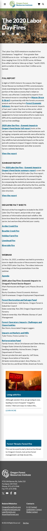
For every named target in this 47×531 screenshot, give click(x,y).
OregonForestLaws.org (11, 510)
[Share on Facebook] (3, 34)
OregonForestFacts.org (11, 507)
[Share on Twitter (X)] (8, 34)
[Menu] (4, 4)
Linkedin (16, 493)
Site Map (26, 523)
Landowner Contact (34, 510)
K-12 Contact (31, 507)
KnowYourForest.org (10, 514)
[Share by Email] (17, 34)
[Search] (43, 4)
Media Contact (32, 512)
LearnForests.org (8, 512)
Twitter (4, 493)
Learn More (11, 410)
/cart (39, 4)
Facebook (12, 493)
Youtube (8, 493)
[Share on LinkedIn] (12, 34)
